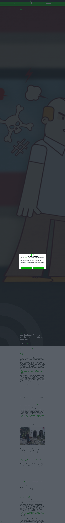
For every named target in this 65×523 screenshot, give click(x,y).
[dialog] (32, 261)
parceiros (26, 257)
